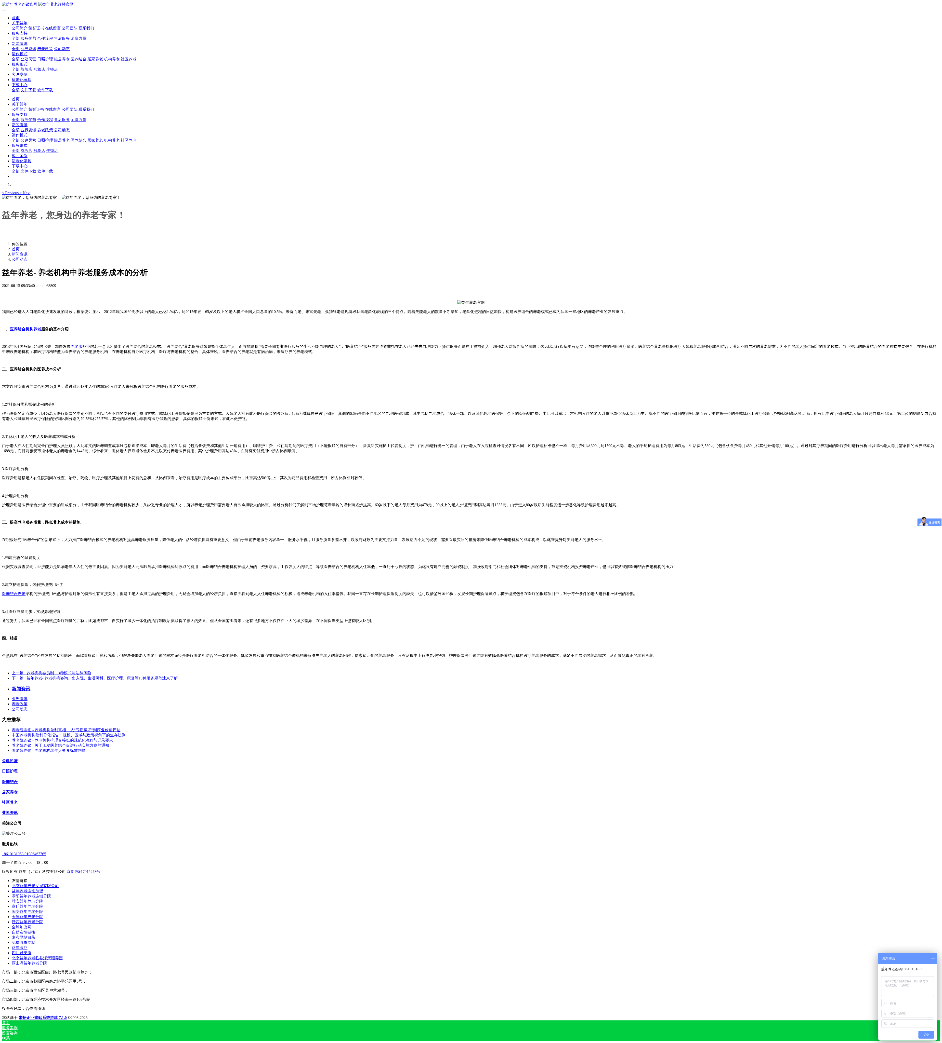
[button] (11, 193)
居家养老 (10, 792)
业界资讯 (19, 699)
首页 (16, 18)
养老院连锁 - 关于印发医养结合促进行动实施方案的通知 (60, 745)
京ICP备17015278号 (83, 871)
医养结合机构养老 (25, 329)
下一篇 (95, 678)
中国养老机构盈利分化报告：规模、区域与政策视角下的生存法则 (69, 735)
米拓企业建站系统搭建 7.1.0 (43, 1018)
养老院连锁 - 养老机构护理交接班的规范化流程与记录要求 (62, 740)
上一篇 (51, 673)
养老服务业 (80, 346)
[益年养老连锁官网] (471, 4)
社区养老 (10, 802)
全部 (16, 38)
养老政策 (19, 704)
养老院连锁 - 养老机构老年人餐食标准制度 (49, 750)
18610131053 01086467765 (24, 854)
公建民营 (10, 761)
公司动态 (19, 259)
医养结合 (10, 782)
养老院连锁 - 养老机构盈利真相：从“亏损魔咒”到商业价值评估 (66, 730)
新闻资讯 (19, 254)
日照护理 (10, 771)
